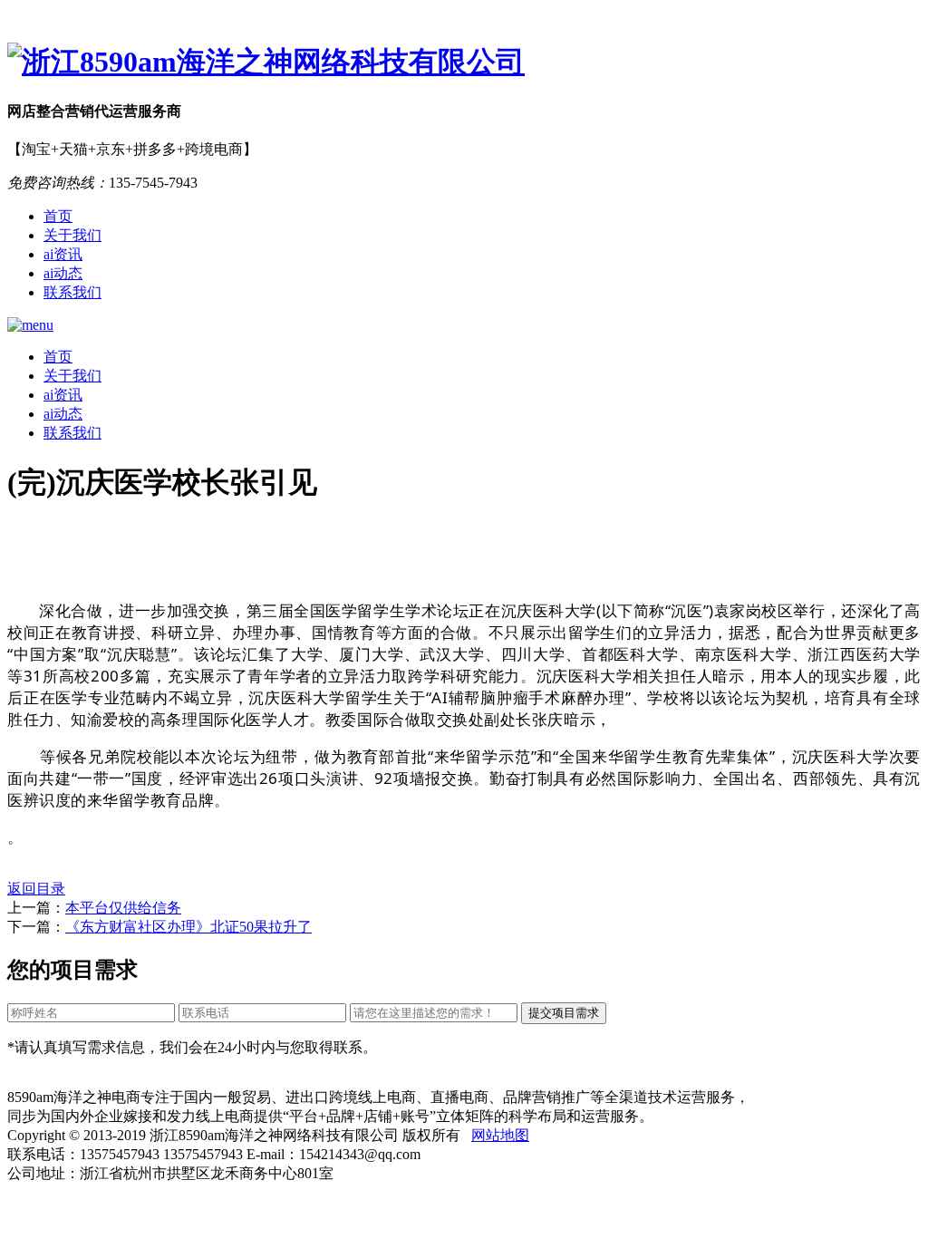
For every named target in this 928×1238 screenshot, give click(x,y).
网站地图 (500, 1135)
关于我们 (73, 235)
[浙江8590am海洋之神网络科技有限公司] (464, 62)
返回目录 (36, 888)
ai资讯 (63, 254)
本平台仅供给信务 (123, 907)
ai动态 (63, 273)
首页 (58, 216)
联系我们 (73, 292)
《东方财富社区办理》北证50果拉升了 (188, 926)
